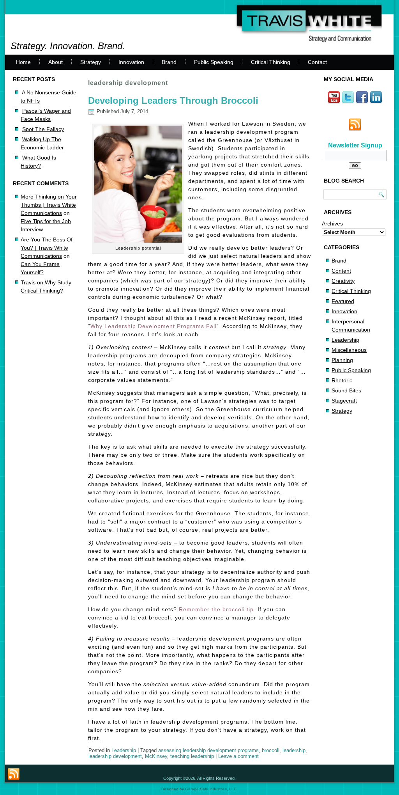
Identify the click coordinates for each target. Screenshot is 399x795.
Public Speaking (213, 62)
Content (341, 271)
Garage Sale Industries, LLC (211, 789)
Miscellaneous (349, 350)
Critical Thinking (270, 62)
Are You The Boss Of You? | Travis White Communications (46, 247)
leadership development (115, 756)
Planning (342, 360)
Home (23, 62)
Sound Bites (346, 390)
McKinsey (156, 756)
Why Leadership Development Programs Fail (153, 326)
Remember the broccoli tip (216, 609)
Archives (332, 223)
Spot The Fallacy (43, 129)
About (55, 62)
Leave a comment (238, 756)
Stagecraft (344, 401)
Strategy (90, 62)
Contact (317, 62)
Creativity (343, 281)
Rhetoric (342, 380)
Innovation (131, 62)
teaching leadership (192, 756)
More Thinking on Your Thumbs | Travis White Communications (49, 204)
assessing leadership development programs (208, 750)
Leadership (123, 750)
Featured (343, 301)
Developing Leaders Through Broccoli (173, 100)
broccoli (270, 750)
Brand (169, 62)
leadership (293, 750)
